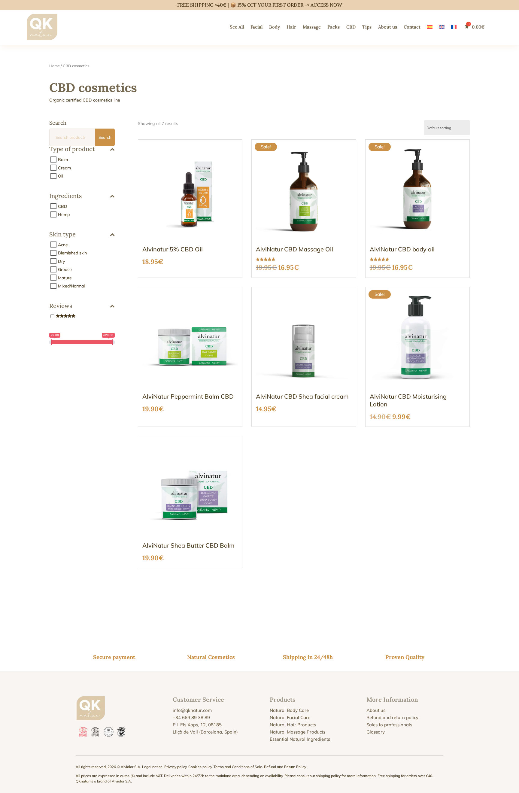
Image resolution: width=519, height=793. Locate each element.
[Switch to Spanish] (429, 27)
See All (237, 27)
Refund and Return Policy (285, 766)
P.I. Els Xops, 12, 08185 (197, 725)
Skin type (62, 234)
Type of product (72, 149)
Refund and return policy (392, 717)
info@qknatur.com (192, 710)
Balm (63, 159)
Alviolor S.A (121, 781)
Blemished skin (72, 253)
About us (387, 27)
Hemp (64, 214)
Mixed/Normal (71, 286)
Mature (65, 277)
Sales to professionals (389, 725)
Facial (256, 27)
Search (105, 137)
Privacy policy (175, 766)
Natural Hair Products (293, 725)
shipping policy (328, 775)
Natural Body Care (289, 710)
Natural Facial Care (290, 717)
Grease (65, 269)
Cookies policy (200, 766)
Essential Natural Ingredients (300, 739)
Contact (412, 27)
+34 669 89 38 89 (191, 717)
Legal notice (152, 766)
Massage (312, 27)
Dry (61, 261)
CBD (351, 27)
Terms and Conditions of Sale (238, 766)
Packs (333, 27)
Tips (367, 27)
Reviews (60, 306)
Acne (63, 244)
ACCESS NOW (326, 5)
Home (54, 65)
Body (274, 27)
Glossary (375, 732)
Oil (60, 176)
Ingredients (65, 196)
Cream (64, 167)
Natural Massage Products (297, 732)
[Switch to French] (454, 27)
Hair (291, 27)
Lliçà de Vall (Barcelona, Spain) (205, 732)
